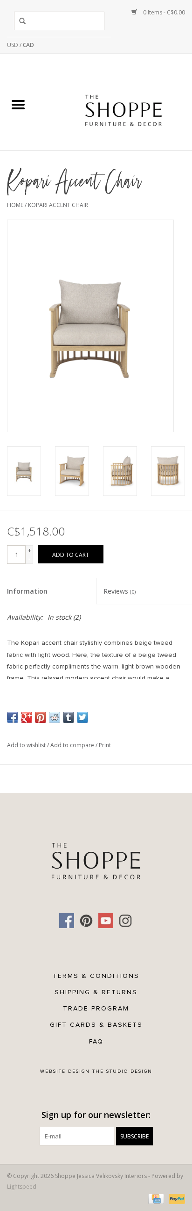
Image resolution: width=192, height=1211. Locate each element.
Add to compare (73, 745)
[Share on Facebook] (12, 717)
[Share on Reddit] (54, 717)
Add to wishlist (27, 745)
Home (15, 205)
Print (105, 745)
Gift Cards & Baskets (96, 1025)
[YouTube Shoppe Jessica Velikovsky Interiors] (105, 920)
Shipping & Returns (96, 992)
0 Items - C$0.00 (163, 12)
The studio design (122, 1071)
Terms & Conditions (96, 976)
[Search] (24, 21)
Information (27, 591)
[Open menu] (18, 104)
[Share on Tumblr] (68, 717)
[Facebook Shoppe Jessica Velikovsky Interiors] (66, 920)
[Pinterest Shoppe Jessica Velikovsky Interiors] (86, 920)
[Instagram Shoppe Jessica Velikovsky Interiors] (125, 920)
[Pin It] (40, 717)
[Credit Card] (155, 1198)
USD (13, 45)
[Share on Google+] (26, 717)
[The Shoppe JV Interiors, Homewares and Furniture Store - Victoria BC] (123, 104)
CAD (28, 45)
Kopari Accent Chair (58, 205)
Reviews (119, 591)
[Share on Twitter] (82, 717)
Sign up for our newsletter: (96, 1115)
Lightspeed (21, 1187)
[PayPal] (175, 1198)
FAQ (96, 1041)
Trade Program (96, 1008)
